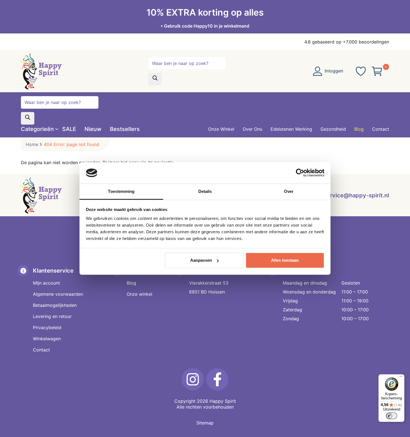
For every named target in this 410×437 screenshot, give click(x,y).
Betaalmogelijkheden (55, 305)
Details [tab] (205, 191)
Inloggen (333, 71)
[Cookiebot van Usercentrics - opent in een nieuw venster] (300, 173)
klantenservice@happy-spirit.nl (346, 195)
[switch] (391, 415)
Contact (41, 350)
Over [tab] (288, 191)
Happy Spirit (222, 401)
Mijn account (46, 283)
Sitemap (205, 423)
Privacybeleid (47, 327)
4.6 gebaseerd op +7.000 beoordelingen (346, 42)
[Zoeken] (155, 79)
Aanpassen (201, 260)
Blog (131, 283)
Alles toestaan (285, 260)
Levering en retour (52, 316)
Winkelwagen (47, 338)
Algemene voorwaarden (58, 294)
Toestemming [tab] (121, 191)
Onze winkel (139, 294)
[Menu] (401, 377)
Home (32, 144)
